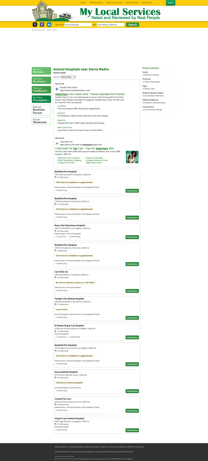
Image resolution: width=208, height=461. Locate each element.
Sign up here (99, 451)
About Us (64, 447)
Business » (40, 80)
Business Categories (86, 451)
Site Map (58, 451)
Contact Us (104, 447)
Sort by (56, 77)
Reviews (66, 451)
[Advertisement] (104, 49)
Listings (74, 451)
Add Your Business (92, 447)
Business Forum (39, 110)
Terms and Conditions (118, 447)
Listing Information (76, 447)
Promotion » (41, 99)
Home (57, 447)
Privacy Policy (138, 447)
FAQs (130, 447)
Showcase (40, 121)
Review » (39, 70)
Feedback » (40, 89)
